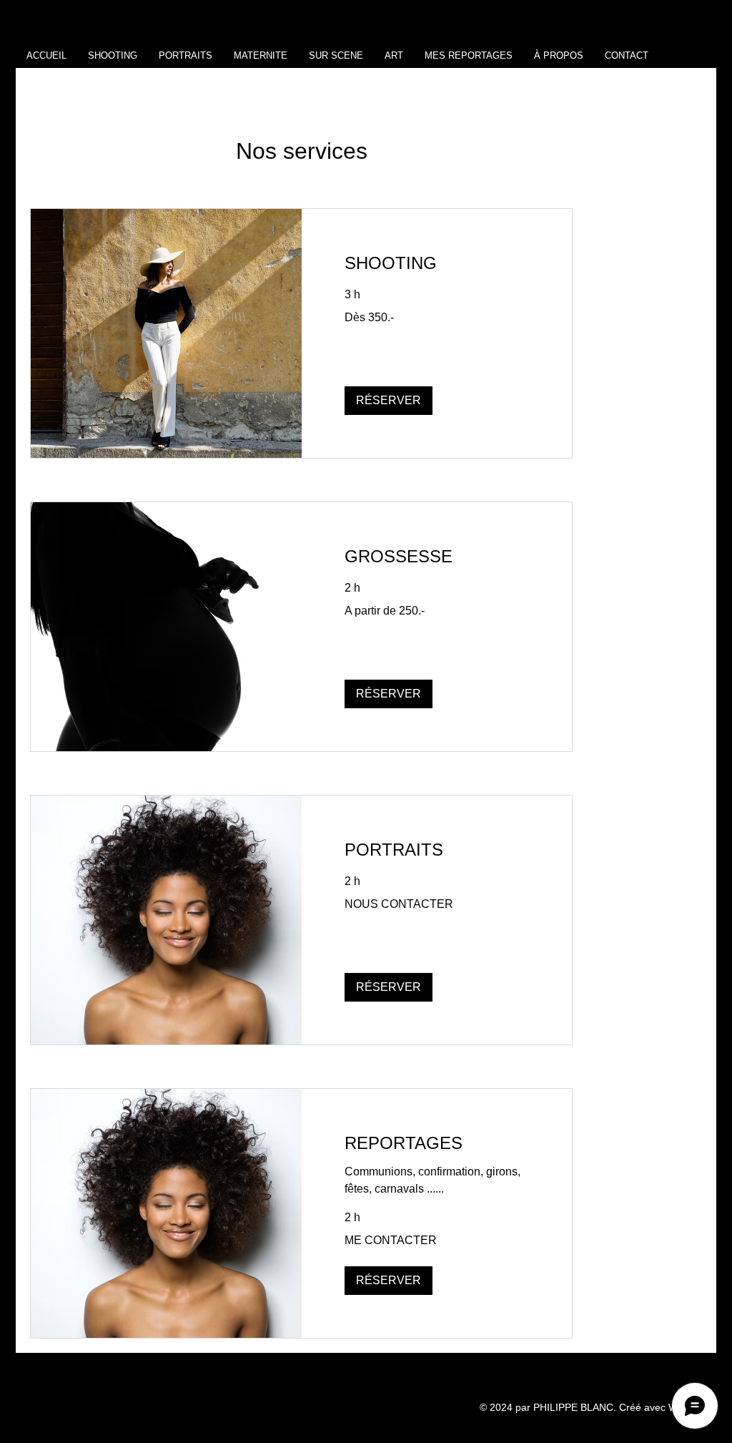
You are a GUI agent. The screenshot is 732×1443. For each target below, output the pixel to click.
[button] (388, 400)
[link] (437, 263)
